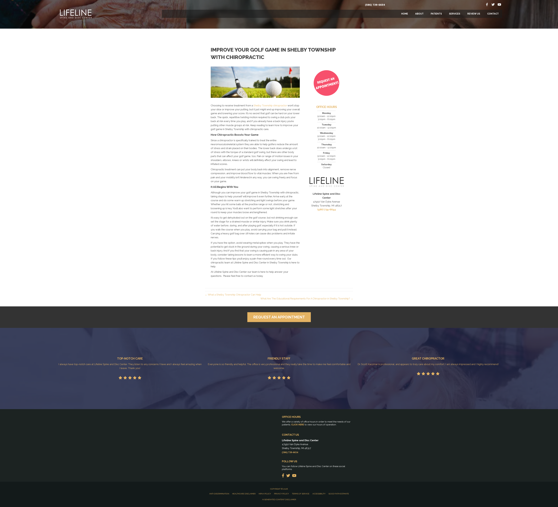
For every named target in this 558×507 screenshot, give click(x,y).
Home (404, 13)
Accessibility (319, 494)
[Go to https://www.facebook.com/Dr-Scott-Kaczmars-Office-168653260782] (487, 5)
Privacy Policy (281, 494)
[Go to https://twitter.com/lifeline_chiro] (493, 5)
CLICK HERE (297, 424)
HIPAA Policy (265, 494)
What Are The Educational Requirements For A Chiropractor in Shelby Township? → (306, 298)
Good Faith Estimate (339, 494)
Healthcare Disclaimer (244, 494)
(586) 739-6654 (375, 4)
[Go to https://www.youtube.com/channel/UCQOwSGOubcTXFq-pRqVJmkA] (499, 5)
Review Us (473, 13)
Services (454, 13)
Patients (436, 13)
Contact (493, 13)
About (419, 13)
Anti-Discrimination (219, 494)
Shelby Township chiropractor (270, 105)
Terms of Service (300, 494)
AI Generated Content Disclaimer (279, 499)
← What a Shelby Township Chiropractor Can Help (233, 294)
